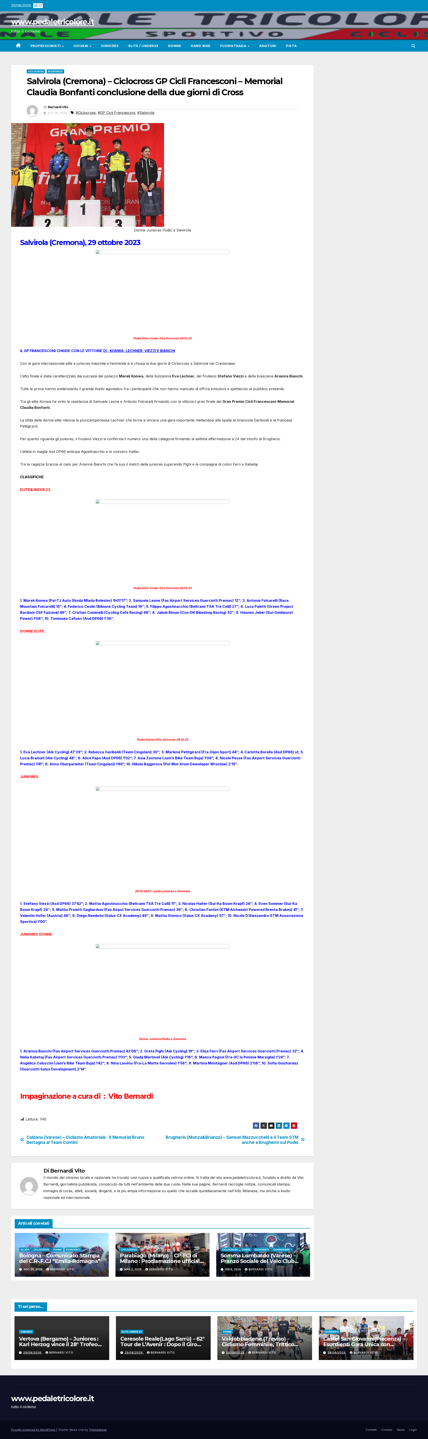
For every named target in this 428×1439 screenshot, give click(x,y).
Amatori (267, 46)
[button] (413, 46)
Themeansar (98, 1429)
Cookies (387, 1429)
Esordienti (73, 1249)
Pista (291, 46)
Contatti (371, 1429)
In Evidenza (55, 71)
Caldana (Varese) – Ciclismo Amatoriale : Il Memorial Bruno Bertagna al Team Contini (85, 1140)
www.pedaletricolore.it (52, 21)
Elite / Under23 (143, 46)
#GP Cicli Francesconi (116, 112)
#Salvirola (145, 112)
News (401, 1429)
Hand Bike (200, 46)
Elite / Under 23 (132, 1331)
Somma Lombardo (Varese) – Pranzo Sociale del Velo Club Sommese (258, 1261)
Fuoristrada (233, 46)
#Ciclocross (86, 112)
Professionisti (46, 46)
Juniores (110, 46)
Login (413, 1429)
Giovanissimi (281, 1249)
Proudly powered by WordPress (33, 1429)
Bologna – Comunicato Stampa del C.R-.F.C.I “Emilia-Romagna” (59, 1258)
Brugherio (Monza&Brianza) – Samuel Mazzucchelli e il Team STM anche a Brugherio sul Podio (232, 1140)
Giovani (81, 46)
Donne (174, 46)
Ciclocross (36, 71)
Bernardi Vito (58, 107)
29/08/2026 (32, 1352)
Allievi (25, 1249)
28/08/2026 (235, 1352)
